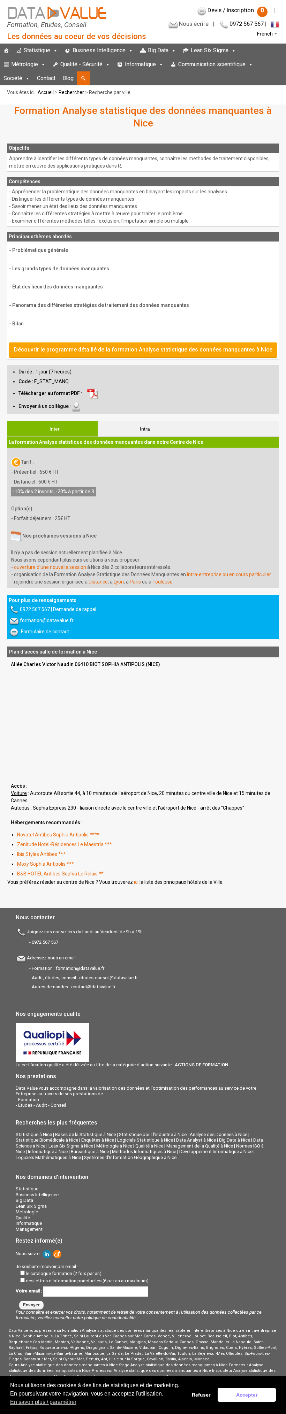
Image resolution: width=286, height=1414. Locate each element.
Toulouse (162, 582)
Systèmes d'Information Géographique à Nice (130, 1157)
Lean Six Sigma (209, 50)
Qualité (23, 1217)
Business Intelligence (99, 50)
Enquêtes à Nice (97, 1140)
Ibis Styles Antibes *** (41, 854)
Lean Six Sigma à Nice (70, 1146)
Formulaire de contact (45, 631)
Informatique (140, 64)
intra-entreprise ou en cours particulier (229, 574)
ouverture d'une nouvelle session (50, 567)
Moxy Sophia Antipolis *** (45, 864)
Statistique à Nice (34, 1134)
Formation (28, 1099)
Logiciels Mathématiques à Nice (48, 1157)
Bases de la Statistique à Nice (85, 1134)
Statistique (37, 50)
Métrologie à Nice (114, 1146)
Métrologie (24, 64)
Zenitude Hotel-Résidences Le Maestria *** (64, 844)
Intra (145, 429)
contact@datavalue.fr (93, 986)
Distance (98, 582)
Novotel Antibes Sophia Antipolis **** (58, 834)
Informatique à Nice (48, 1151)
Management (29, 1229)
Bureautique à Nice (90, 1151)
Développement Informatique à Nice (216, 1151)
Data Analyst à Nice (196, 1140)
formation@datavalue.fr (47, 620)
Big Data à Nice (234, 1140)
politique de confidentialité (110, 1317)
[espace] (260, 64)
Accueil (46, 92)
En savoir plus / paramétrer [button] (43, 1402)
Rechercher (71, 92)
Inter (55, 429)
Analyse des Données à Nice (218, 1134)
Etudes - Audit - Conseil (42, 1105)
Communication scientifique (212, 64)
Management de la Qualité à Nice (199, 1146)
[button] (83, 78)
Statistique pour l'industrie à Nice (153, 1134)
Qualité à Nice (149, 1146)
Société (12, 78)
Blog (68, 78)
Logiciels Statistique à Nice (145, 1140)
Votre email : (29, 1290)
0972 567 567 (246, 23)
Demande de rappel (74, 609)
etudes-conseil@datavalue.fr (108, 977)
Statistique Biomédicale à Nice (47, 1140)
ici (136, 882)
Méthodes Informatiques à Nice (144, 1151)
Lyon (119, 582)
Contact (46, 78)
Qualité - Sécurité (81, 64)
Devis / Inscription (236, 10)
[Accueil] (6, 50)
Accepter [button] (246, 1395)
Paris (135, 582)
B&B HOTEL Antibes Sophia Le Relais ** (60, 873)
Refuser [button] (201, 1395)
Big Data (158, 50)
